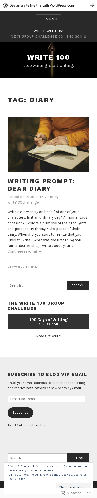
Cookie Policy (16, 479)
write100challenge (23, 202)
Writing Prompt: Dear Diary (41, 184)
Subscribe (20, 412)
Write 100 (48, 57)
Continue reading (25, 251)
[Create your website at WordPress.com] (48, 5)
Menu (51, 19)
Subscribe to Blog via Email (47, 374)
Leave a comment (22, 266)
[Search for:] (48, 285)
